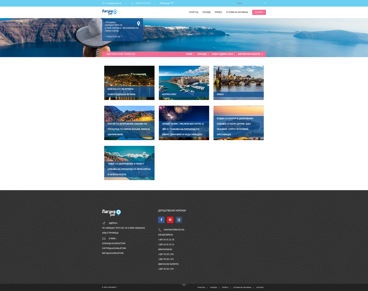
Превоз (218, 12)
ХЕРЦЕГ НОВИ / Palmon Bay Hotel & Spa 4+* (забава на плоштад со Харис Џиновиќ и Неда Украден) (183, 129)
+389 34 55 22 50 (143, 3)
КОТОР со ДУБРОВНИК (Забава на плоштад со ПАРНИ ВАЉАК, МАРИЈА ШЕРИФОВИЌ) (129, 129)
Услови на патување (237, 12)
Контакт (259, 12)
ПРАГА (220, 94)
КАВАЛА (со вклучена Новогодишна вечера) (121, 92)
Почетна (193, 12)
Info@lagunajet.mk (114, 3)
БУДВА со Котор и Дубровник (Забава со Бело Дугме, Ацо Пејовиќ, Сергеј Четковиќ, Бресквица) (235, 127)
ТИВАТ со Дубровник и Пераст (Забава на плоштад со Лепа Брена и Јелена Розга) (129, 169)
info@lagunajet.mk (113, 253)
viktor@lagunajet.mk (114, 248)
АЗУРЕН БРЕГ (169, 94)
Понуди (206, 12)
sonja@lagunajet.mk (113, 244)
